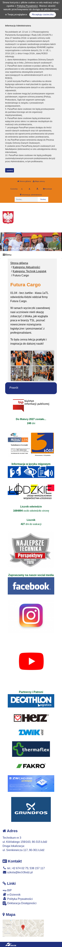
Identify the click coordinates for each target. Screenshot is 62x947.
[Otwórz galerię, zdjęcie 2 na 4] (43, 358)
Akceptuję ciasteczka (42, 14)
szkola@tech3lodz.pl (20, 872)
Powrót (13, 387)
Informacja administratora (31, 195)
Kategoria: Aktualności (26, 267)
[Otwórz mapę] (23, 927)
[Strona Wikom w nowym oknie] (10, 944)
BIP (9, 890)
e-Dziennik (13, 894)
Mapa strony (39, 181)
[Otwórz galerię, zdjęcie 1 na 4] (21, 358)
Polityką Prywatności (27, 6)
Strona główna (25, 181)
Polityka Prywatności (20, 898)
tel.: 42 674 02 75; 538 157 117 (26, 868)
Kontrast (48, 189)
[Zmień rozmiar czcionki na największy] (37, 189)
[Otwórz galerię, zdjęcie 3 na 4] (21, 373)
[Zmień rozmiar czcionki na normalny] (21, 189)
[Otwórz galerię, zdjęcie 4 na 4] (43, 373)
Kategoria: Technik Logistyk (29, 271)
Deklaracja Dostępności (22, 903)
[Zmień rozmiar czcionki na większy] (29, 189)
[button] (58, 241)
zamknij (10, 170)
